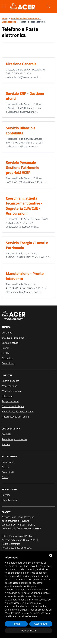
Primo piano (8, 462)
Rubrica (6, 444)
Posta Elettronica (11, 544)
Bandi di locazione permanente (18, 411)
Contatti (6, 434)
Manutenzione (9, 386)
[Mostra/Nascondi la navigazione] (4, 6)
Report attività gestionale (15, 416)
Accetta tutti (41, 623)
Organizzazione (9, 21)
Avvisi (5, 477)
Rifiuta (16, 623)
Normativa (7, 358)
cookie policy (30, 586)
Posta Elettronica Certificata (17, 547)
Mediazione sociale (12, 391)
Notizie (5, 467)
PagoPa (6, 495)
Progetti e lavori (10, 401)
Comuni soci (8, 363)
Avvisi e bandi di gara (13, 406)
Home (4, 18)
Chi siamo (7, 332)
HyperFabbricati (10, 500)
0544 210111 (30, 540)
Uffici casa (7, 396)
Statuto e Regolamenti (14, 338)
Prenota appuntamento (14, 439)
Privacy (6, 348)
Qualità (6, 353)
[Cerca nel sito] (48, 6)
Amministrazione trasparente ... (26, 18)
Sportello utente (10, 381)
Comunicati (8, 472)
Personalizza (28, 630)
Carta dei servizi (10, 343)
